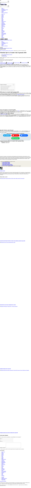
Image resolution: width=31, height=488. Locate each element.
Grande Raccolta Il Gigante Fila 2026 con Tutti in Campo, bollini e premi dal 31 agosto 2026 (12, 240)
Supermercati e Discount (5, 50)
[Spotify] (7, 39)
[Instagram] (5, 39)
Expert (2, 454)
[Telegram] (0, 39)
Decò (2, 455)
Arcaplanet (3, 460)
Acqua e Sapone (4, 459)
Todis (2, 456)
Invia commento (2, 450)
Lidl (2, 467)
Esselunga (3, 475)
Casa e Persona (3, 43)
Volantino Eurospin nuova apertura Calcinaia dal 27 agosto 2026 (9, 432)
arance (18, 110)
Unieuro (3, 453)
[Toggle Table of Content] (13, 84)
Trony (2, 452)
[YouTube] (2, 39)
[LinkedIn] (6, 39)
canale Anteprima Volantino (6, 162)
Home (1, 50)
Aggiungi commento (3, 447)
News (2, 41)
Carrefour (3, 472)
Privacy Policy (3, 479)
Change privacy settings (3, 481)
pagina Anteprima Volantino (6, 163)
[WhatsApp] (1, 39)
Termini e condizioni (4, 478)
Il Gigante (3, 469)
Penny (2, 470)
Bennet (2, 468)
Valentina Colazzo (2, 170)
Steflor (2, 463)
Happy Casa (3, 461)
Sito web (1, 441)
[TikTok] (4, 39)
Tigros (2, 474)
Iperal (2, 466)
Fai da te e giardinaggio (5, 45)
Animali (3, 44)
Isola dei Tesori (3, 462)
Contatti (3, 477)
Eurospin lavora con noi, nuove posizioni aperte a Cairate (8, 304)
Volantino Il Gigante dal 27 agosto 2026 (5, 368)
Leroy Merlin (3, 464)
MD (2, 465)
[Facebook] (3, 39)
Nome (1, 438)
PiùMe (2, 458)
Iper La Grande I (11, 50)
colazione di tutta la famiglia (20, 94)
